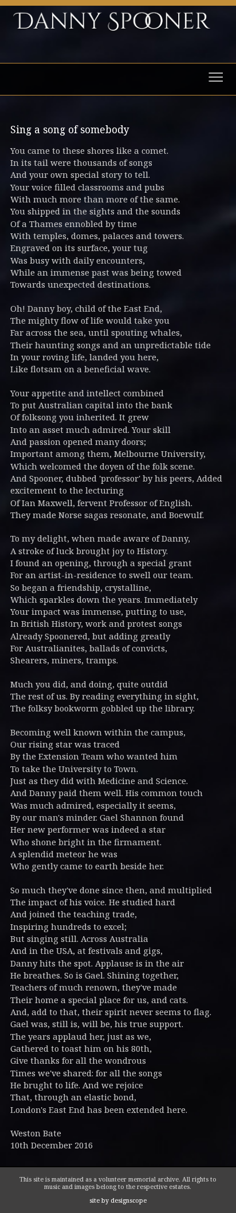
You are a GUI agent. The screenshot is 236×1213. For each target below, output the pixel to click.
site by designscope (118, 1200)
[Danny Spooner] (118, 45)
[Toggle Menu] (118, 79)
